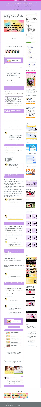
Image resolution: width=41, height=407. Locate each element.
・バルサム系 (29, 52)
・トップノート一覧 (29, 55)
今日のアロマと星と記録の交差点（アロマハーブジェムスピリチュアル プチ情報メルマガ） (31, 108)
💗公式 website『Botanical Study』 (18, 6)
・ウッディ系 (29, 51)
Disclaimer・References (16, 405)
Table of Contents (33, 5)
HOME (6, 5)
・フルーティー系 (29, 49)
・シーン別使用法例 (29, 57)
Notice (11, 6)
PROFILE (29, 6)
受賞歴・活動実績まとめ (10, 405)
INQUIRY (26, 9)
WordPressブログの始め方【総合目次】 (15, 9)
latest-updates (10, 5)
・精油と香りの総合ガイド (30, 47)
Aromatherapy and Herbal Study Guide (20, 2)
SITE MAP (30, 9)
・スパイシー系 (29, 50)
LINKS (26, 6)
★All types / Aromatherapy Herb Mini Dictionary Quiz (22, 5)
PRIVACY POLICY (5, 405)
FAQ (21, 9)
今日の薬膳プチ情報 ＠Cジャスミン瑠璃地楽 (31, 99)
